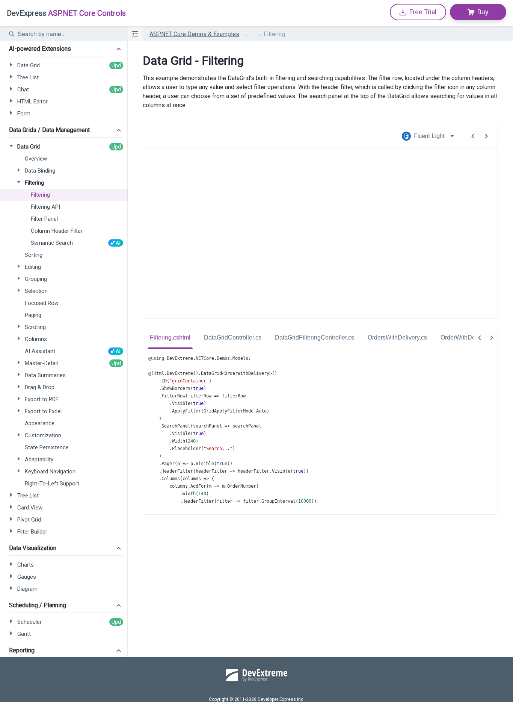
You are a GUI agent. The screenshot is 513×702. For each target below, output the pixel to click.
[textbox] (68, 33)
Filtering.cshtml (170, 337)
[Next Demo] (486, 136)
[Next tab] (492, 337)
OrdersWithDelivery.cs (397, 337)
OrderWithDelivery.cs (469, 337)
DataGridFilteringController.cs (314, 337)
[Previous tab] (480, 337)
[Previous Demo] (473, 136)
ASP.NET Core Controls (66, 13)
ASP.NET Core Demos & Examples (194, 34)
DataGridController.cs (232, 337)
